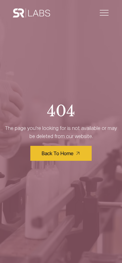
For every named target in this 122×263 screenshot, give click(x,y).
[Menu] (104, 13)
